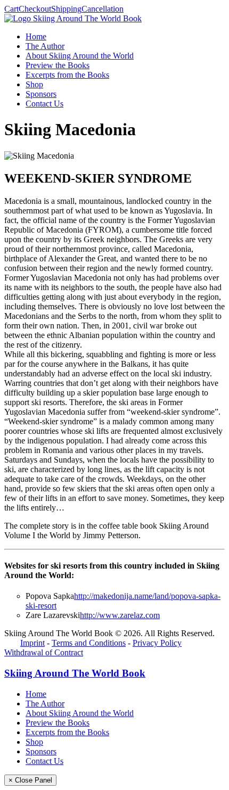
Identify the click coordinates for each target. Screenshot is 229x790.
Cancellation (102, 8)
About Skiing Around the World (80, 55)
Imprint (32, 642)
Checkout (35, 8)
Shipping (66, 8)
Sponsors (41, 93)
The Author (45, 46)
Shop (34, 84)
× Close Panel (30, 780)
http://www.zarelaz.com (120, 615)
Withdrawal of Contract (43, 652)
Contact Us (44, 103)
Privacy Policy (157, 642)
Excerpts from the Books (67, 74)
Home (36, 36)
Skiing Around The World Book (74, 673)
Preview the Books (57, 65)
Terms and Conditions (89, 642)
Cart (11, 8)
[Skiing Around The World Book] (73, 18)
